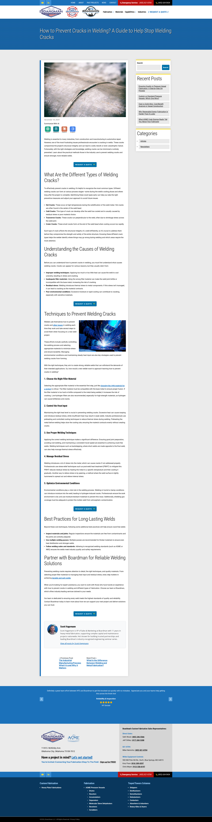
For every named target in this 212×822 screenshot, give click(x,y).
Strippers (133, 788)
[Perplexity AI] (56, 129)
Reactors (92, 794)
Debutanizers (135, 797)
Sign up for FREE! (108, 762)
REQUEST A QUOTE (83, 165)
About (81, 3)
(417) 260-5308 (138, 740)
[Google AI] (73, 129)
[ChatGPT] (48, 129)
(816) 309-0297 (137, 763)
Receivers (93, 807)
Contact (112, 3)
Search (140, 63)
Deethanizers (135, 791)
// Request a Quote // (158, 12)
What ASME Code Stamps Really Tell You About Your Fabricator (153, 120)
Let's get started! (82, 757)
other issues (58, 325)
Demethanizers (136, 794)
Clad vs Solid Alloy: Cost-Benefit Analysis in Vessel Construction (151, 105)
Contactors (134, 800)
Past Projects (93, 3)
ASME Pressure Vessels (95, 788)
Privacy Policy (75, 819)
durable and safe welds (61, 578)
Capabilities (129, 12)
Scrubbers (93, 810)
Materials (119, 12)
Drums (91, 791)
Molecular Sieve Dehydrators (100, 803)
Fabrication (107, 12)
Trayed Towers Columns (139, 783)
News (104, 3)
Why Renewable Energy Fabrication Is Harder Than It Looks (153, 113)
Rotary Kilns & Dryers (138, 807)
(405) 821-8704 (136, 3)
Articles (143, 141)
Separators (93, 800)
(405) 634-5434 (163, 3)
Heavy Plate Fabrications (51, 788)
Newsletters (145, 147)
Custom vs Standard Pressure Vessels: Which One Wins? (150, 97)
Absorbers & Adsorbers (139, 803)
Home (73, 3)
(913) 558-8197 (139, 767)
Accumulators (94, 797)
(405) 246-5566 (138, 737)
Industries (142, 12)
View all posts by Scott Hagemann (74, 643)
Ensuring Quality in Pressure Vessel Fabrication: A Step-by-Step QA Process (152, 88)
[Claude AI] (64, 129)
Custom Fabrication (49, 783)
